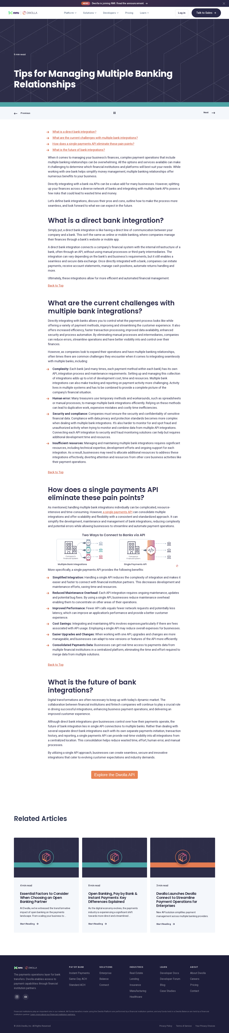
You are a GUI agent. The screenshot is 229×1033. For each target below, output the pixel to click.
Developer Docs (169, 973)
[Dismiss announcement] (224, 3)
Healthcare (136, 996)
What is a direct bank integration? (74, 131)
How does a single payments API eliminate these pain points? (93, 143)
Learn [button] (143, 13)
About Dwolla (198, 973)
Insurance (135, 985)
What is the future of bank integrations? (78, 150)
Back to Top (56, 285)
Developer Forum (170, 978)
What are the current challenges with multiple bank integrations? (95, 137)
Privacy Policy (165, 1026)
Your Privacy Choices (205, 1026)
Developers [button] (109, 13)
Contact (194, 991)
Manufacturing (138, 991)
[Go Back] (114, 113)
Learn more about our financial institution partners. (52, 1014)
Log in (181, 12)
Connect (104, 985)
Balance (104, 978)
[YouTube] (26, 997)
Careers (194, 978)
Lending (134, 978)
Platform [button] (69, 13)
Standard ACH (77, 985)
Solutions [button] (88, 13)
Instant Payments (79, 973)
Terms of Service (184, 1026)
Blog (162, 985)
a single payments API (117, 512)
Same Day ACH (78, 978)
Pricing (129, 13)
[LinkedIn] (17, 997)
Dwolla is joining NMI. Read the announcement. (113, 3)
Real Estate (136, 973)
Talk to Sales (206, 12)
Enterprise (105, 973)
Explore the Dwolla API (114, 774)
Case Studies (168, 991)
